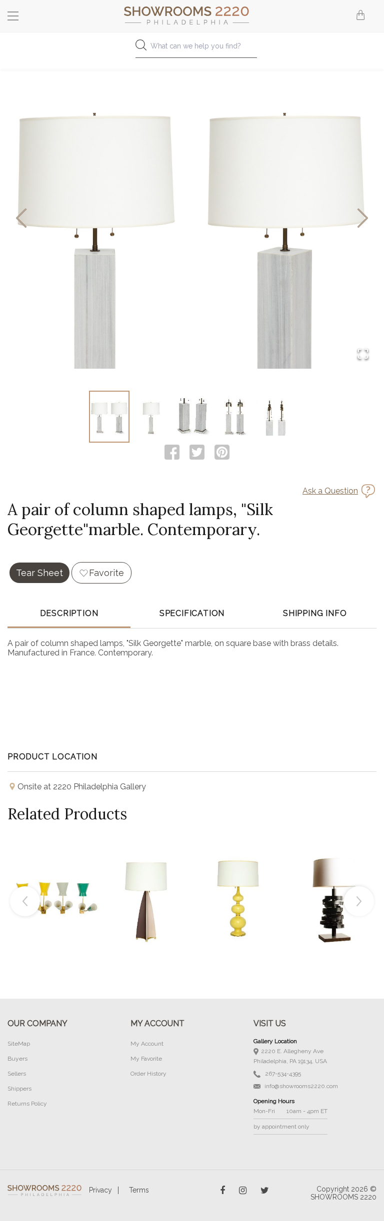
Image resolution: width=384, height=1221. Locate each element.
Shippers (20, 1088)
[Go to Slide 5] (275, 416)
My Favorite (146, 1058)
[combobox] (192, 48)
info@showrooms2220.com (300, 1086)
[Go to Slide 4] (234, 416)
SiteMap (19, 1043)
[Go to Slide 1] (109, 417)
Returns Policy (27, 1103)
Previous (25, 901)
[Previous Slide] (21, 219)
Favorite (106, 573)
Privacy (100, 1190)
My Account (147, 1043)
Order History (148, 1073)
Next (359, 901)
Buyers (18, 1058)
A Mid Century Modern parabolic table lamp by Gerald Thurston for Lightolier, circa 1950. (146, 876)
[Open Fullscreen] (363, 354)
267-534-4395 (282, 1073)
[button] (192, 219)
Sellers (17, 1073)
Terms (139, 1190)
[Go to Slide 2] (150, 416)
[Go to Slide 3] (192, 416)
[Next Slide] (362, 219)
